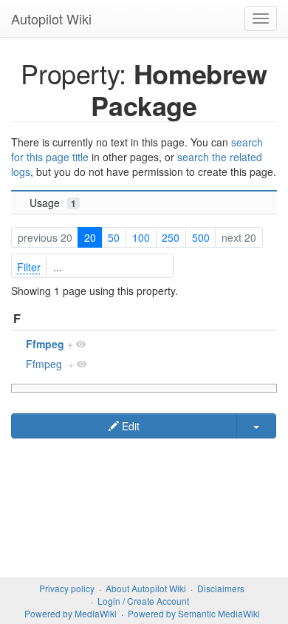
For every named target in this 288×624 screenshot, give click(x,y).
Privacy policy (67, 588)
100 (141, 237)
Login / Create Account (143, 600)
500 (201, 237)
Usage (53, 202)
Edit (129, 425)
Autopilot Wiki (51, 18)
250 (170, 237)
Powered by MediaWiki (70, 613)
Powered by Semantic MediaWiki (194, 613)
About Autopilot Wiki (146, 588)
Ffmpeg (45, 343)
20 (90, 237)
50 (114, 237)
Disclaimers (220, 588)
